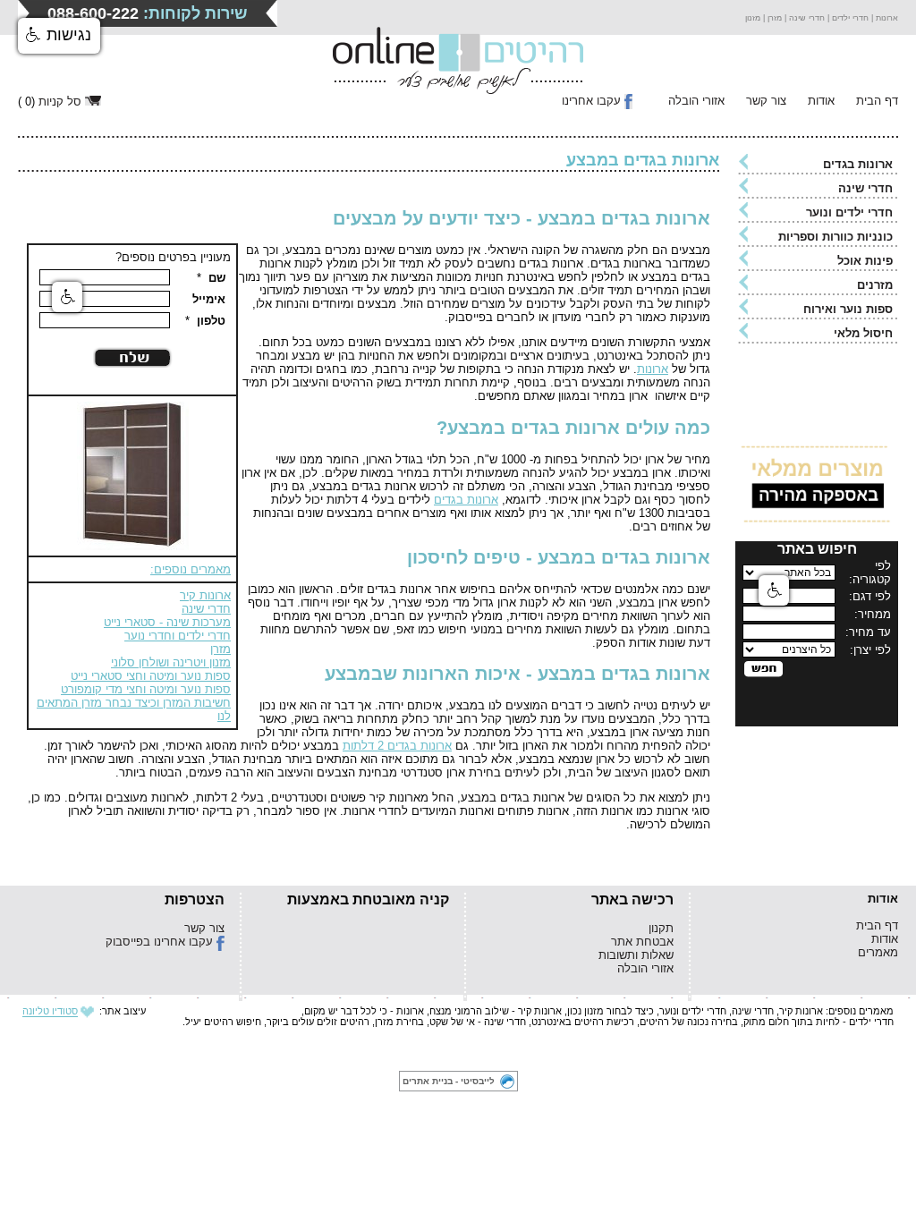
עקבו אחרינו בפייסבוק (159, 941)
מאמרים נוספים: (190, 569)
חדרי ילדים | (847, 17)
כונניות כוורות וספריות (835, 236)
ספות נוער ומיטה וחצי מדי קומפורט (146, 689)
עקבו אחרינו (591, 100)
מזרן (220, 649)
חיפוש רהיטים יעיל (223, 1021)
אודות (821, 100)
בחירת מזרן (399, 1021)
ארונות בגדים (858, 164)
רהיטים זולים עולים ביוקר (318, 1021)
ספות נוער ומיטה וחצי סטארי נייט (151, 676)
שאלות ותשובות (636, 955)
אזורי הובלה (696, 100)
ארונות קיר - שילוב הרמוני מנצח (495, 1011)
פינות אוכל (865, 260)
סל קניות (59, 101)
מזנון (752, 17)
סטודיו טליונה (50, 1011)
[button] (59, 36)
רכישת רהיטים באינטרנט (582, 1021)
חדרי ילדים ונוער (849, 212)
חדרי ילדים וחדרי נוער (177, 635)
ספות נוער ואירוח (848, 309)
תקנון (661, 928)
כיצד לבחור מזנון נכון (610, 1011)
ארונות (652, 369)
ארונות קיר (205, 595)
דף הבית (877, 100)
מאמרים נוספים (861, 1011)
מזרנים (875, 285)
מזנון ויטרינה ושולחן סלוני (171, 662)
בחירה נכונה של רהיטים (689, 1021)
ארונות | (883, 17)
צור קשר (766, 100)
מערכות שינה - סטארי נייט (167, 622)
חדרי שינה (865, 188)
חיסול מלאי (863, 333)
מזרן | (771, 17)
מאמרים (878, 952)
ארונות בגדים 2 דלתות (397, 745)
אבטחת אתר (642, 941)
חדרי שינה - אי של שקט (477, 1021)
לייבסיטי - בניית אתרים (449, 1081)
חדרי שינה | (803, 17)
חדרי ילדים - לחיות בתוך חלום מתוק (818, 1021)
